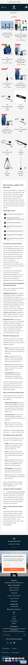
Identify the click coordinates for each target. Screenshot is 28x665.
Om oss (14, 616)
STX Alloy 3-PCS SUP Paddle (7, 84)
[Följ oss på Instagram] (11, 642)
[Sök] (5, 7)
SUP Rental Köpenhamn (7, 35)
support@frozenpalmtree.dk (15, 609)
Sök (14, 614)
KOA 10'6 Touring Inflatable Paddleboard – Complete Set (21, 36)
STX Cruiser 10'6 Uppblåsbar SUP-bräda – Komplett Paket (20, 61)
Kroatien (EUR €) (6, 648)
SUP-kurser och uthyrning (18, 492)
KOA (21, 33)
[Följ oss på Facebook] (7, 642)
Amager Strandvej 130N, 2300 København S (14, 582)
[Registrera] (24, 634)
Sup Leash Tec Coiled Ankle (21, 129)
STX (21, 57)
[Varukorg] (25, 7)
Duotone (21, 171)
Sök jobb (14, 618)
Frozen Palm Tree (7, 33)
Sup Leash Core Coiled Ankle (7, 107)
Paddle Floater (21, 106)
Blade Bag (7, 173)
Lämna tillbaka (14, 621)
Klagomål (14, 623)
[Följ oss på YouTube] (14, 642)
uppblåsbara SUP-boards (9, 312)
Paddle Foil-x (21, 173)
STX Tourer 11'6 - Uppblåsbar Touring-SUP (7, 130)
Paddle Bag (20, 152)
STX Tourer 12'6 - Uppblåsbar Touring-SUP (20, 84)
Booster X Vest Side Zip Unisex (7, 60)
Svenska (14, 648)
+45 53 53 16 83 (14, 606)
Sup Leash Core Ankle (7, 152)
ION (7, 57)
